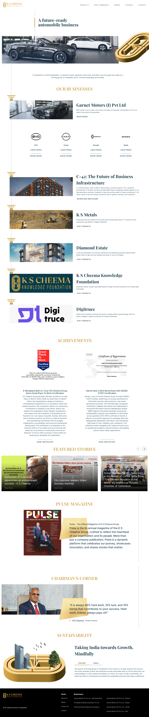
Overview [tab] (82, 663)
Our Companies (101, 5)
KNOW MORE (36, 156)
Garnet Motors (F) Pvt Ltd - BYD (117, 711)
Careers (142, 5)
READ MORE (82, 116)
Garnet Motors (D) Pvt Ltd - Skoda (118, 707)
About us (84, 5)
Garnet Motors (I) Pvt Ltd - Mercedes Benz (88, 698)
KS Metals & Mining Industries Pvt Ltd (86, 702)
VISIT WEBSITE (84, 226)
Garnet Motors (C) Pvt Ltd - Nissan (118, 702)
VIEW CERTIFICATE (45, 442)
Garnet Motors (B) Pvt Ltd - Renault (118, 698)
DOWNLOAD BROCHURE (87, 199)
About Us (64, 698)
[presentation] (144, 449)
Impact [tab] (96, 663)
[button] (3, 65)
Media (117, 5)
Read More (21, 482)
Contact (129, 5)
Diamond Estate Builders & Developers (86, 707)
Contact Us (65, 706)
